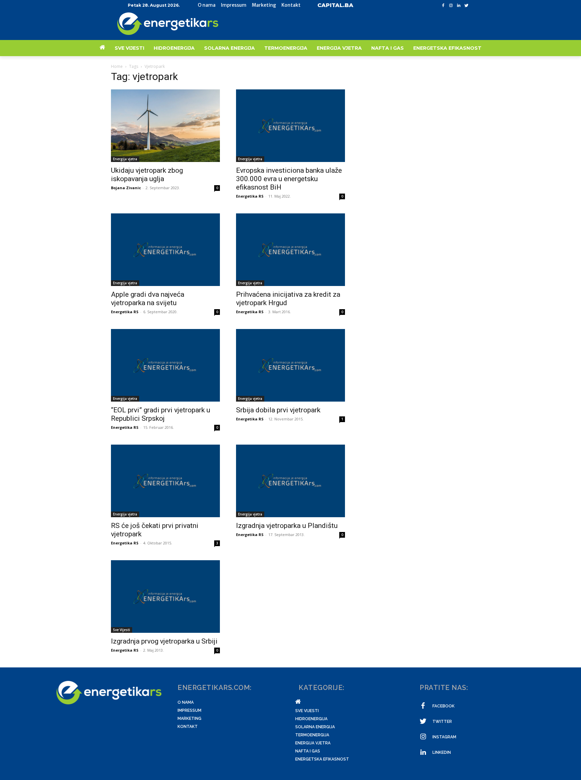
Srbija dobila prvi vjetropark (278, 410)
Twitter (442, 721)
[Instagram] (451, 5)
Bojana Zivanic (126, 187)
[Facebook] (443, 5)
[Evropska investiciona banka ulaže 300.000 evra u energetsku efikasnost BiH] (290, 125)
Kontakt (188, 726)
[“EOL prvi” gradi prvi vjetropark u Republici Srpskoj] (165, 365)
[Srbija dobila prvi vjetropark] (290, 365)
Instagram (444, 737)
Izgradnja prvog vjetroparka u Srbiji (164, 641)
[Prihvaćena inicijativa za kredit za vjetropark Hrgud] (290, 249)
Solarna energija (315, 727)
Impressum (189, 710)
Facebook (443, 706)
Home (117, 66)
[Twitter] (466, 5)
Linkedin (441, 752)
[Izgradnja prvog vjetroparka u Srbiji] (165, 596)
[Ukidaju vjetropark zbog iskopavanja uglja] (165, 125)
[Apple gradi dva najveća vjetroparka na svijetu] (165, 249)
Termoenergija (312, 735)
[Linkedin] (458, 5)
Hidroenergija (311, 718)
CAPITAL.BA (335, 5)
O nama (186, 702)
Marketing (189, 718)
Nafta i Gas (307, 751)
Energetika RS (250, 196)
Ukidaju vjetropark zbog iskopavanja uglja (147, 174)
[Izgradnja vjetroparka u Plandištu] (290, 481)
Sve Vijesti (121, 629)
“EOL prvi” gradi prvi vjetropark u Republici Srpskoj (160, 414)
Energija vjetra (125, 159)
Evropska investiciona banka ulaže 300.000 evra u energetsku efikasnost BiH (289, 178)
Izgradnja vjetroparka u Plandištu (287, 526)
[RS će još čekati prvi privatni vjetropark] (165, 481)
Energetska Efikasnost (322, 759)
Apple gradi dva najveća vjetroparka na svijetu (147, 298)
